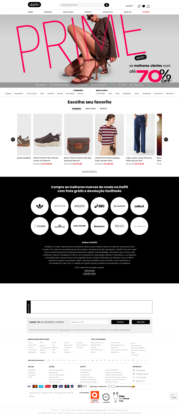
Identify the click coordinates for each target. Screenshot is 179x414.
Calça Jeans (31, 93)
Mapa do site (54, 377)
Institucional (85, 375)
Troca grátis (141, 377)
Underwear (146, 93)
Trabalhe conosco (87, 377)
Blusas (60, 93)
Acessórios (158, 93)
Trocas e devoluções (56, 375)
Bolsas (80, 93)
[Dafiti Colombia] (133, 386)
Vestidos (50, 93)
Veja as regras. (64, 330)
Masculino (102, 90)
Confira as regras (122, 410)
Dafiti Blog (31, 370)
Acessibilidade (85, 370)
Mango (42, 346)
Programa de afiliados (113, 373)
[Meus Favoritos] (144, 6)
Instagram (32, 375)
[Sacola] (149, 6)
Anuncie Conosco (111, 382)
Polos (117, 93)
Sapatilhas (18, 93)
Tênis (42, 93)
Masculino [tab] (90, 108)
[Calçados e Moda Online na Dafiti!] (34, 4)
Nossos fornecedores (88, 380)
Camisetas (100, 93)
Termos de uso (54, 382)
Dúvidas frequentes (56, 370)
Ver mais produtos (89, 171)
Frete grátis (140, 370)
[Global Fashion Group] (82, 386)
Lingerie (8, 93)
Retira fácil (140, 381)
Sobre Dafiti (84, 373)
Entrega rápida (142, 374)
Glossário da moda (56, 380)
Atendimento (53, 373)
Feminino (78, 90)
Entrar (129, 6)
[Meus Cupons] (139, 6)
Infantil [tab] (103, 108)
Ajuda (133, 343)
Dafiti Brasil (89, 270)
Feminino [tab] (76, 108)
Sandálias (70, 93)
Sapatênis (127, 93)
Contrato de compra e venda (116, 377)
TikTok (30, 377)
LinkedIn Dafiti (89, 274)
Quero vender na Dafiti (88, 382)
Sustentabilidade (111, 370)
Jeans (136, 93)
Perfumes (169, 93)
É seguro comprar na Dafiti (115, 380)
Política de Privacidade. (122, 330)
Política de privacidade (114, 375)
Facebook (31, 373)
